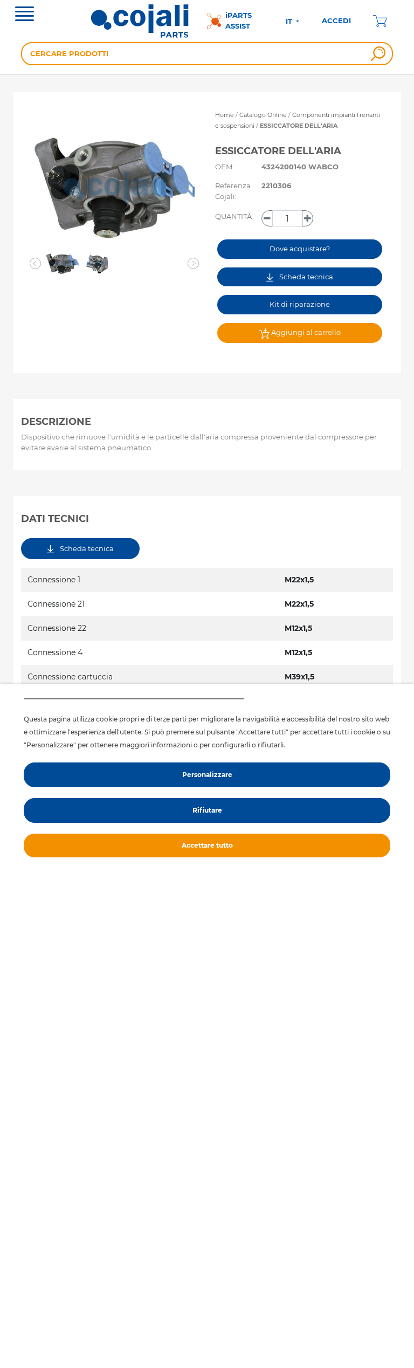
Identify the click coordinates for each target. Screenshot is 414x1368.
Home (224, 115)
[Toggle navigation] (24, 15)
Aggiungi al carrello (305, 332)
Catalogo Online (263, 115)
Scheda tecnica (305, 276)
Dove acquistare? (300, 248)
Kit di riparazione (300, 304)
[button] (36, 263)
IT (290, 21)
